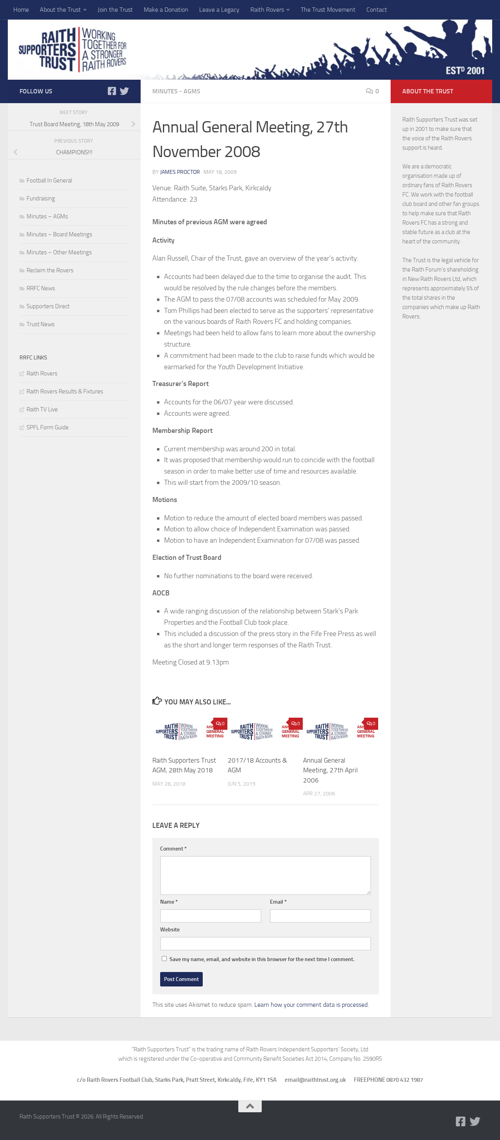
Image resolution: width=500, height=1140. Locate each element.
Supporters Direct (48, 306)
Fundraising (41, 198)
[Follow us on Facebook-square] (111, 91)
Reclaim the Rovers (50, 270)
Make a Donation (166, 9)
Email (278, 902)
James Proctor (180, 172)
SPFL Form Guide (48, 427)
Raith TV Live (42, 409)
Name (169, 902)
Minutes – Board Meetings (59, 234)
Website (170, 929)
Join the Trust (115, 9)
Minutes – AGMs (47, 216)
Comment (173, 848)
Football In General (49, 180)
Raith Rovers (267, 9)
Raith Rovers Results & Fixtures (65, 391)
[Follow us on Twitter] (124, 91)
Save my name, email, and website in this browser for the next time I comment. (262, 959)
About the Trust (60, 9)
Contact (376, 9)
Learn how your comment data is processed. (311, 1004)
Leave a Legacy (219, 9)
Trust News (41, 324)
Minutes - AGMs (176, 91)
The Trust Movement (328, 9)
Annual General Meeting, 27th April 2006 (330, 770)
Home (21, 9)
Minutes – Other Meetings (59, 252)
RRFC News (41, 288)
